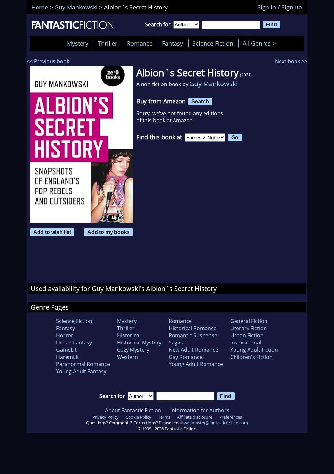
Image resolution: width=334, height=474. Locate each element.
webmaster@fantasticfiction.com (216, 423)
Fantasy (172, 43)
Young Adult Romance (196, 364)
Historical (129, 335)
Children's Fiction (251, 356)
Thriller (107, 43)
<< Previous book (48, 61)
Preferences (230, 417)
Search (200, 101)
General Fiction (248, 321)
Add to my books (108, 232)
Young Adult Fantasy (81, 371)
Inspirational (245, 342)
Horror (64, 335)
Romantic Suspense (193, 335)
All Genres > (261, 43)
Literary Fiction (248, 328)
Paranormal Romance (83, 364)
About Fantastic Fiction (133, 410)
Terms (164, 417)
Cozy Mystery (133, 349)
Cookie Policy (138, 417)
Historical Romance (193, 328)
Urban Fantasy (74, 342)
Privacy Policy (105, 417)
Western (127, 356)
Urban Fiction (247, 335)
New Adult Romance (193, 349)
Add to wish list (52, 232)
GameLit (66, 349)
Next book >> (291, 61)
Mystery (77, 43)
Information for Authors (199, 410)
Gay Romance (186, 356)
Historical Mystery (139, 342)
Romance (140, 43)
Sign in (266, 7)
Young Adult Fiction (254, 349)
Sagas (176, 342)
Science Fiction (212, 43)
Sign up (291, 7)
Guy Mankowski (214, 83)
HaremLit (67, 356)
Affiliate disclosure (194, 417)
